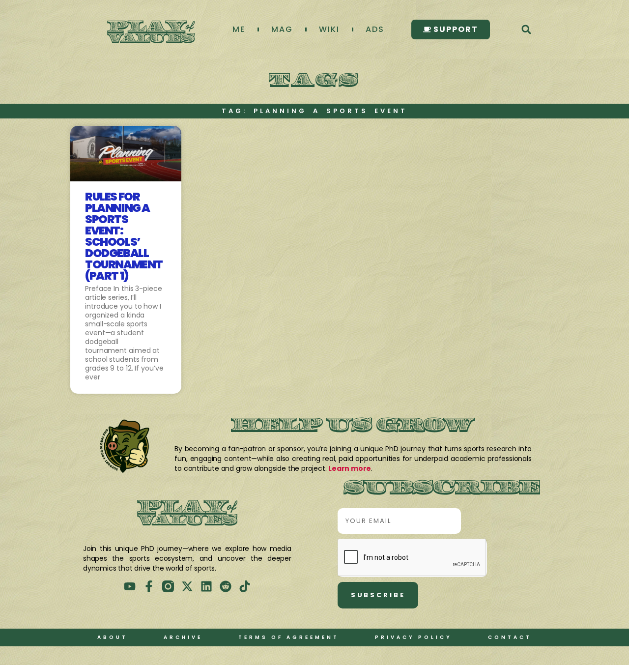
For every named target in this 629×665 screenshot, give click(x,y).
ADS (375, 29)
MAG (282, 29)
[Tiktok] (245, 586)
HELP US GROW (353, 426)
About (112, 637)
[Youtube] (130, 586)
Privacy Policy (413, 637)
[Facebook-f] (149, 586)
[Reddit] (225, 586)
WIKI (329, 29)
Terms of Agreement (288, 637)
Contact (510, 637)
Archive (183, 637)
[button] (526, 29)
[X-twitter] (187, 586)
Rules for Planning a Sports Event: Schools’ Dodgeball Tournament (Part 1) (124, 236)
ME (238, 29)
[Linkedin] (206, 586)
